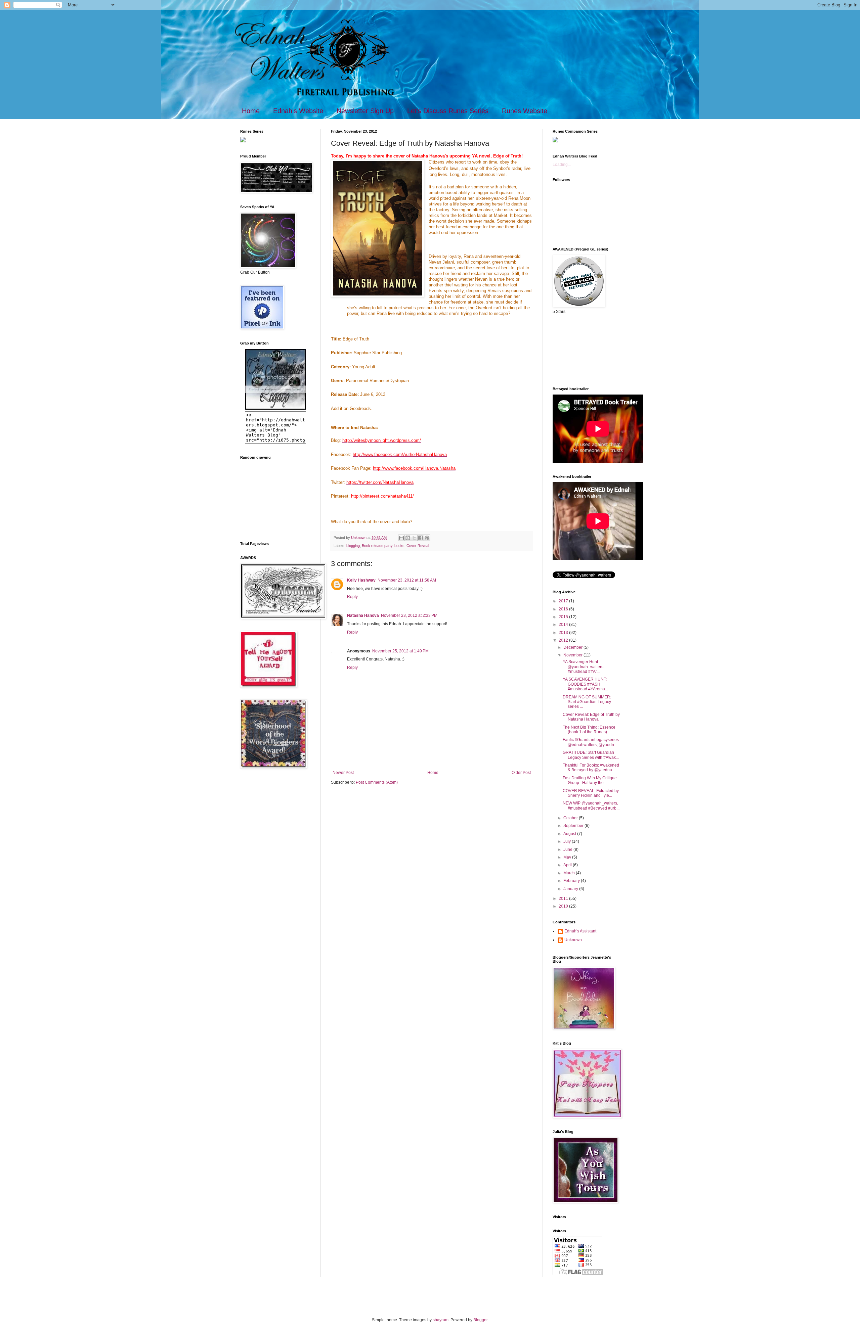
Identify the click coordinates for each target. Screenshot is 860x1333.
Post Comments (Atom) (377, 782)
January (571, 888)
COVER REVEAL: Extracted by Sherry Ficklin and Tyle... (591, 793)
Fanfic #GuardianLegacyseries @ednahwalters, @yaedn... (591, 742)
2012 (564, 640)
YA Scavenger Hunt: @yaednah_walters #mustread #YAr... (583, 666)
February (572, 880)
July (567, 841)
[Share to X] (414, 538)
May (567, 857)
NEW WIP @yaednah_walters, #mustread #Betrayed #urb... (591, 805)
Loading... (562, 164)
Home (251, 110)
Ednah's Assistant (580, 931)
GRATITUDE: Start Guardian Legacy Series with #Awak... (591, 755)
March (569, 873)
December (573, 647)
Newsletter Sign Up (365, 110)
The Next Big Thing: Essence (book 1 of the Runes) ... (589, 729)
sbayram (440, 1320)
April (568, 865)
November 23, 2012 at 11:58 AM (407, 580)
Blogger (480, 1320)
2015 (564, 616)
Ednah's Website (298, 110)
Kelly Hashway (361, 580)
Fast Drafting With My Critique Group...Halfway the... (590, 780)
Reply (352, 596)
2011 (564, 898)
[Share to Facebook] (420, 538)
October (571, 818)
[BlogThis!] (407, 538)
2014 (564, 624)
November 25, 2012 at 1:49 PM (400, 651)
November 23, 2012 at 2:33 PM (409, 615)
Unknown (573, 939)
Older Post (521, 772)
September (574, 825)
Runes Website (524, 110)
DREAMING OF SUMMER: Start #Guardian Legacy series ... (587, 702)
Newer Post (343, 772)
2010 (564, 906)
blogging (353, 546)
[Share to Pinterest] (427, 538)
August (570, 833)
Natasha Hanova (363, 615)
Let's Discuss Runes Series (447, 110)
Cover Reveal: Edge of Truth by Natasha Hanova (591, 717)
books (399, 546)
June (568, 849)
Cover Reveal (417, 546)
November (573, 655)
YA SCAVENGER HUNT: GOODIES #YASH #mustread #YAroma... (585, 684)
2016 (564, 609)
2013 (564, 632)
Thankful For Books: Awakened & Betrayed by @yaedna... (591, 767)
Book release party (377, 546)
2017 (564, 601)
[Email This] (401, 538)
